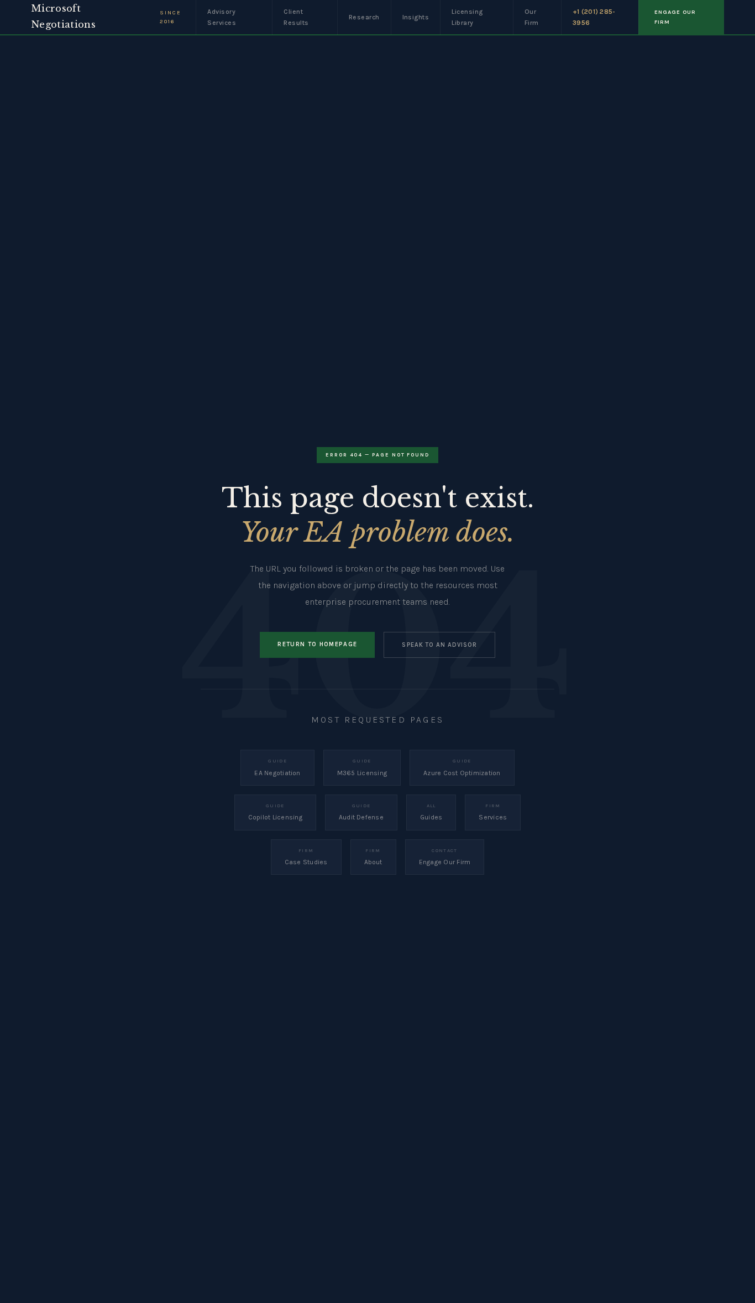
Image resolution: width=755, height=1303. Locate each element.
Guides (431, 812)
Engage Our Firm (445, 857)
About (373, 857)
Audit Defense (361, 812)
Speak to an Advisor (439, 644)
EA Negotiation (277, 767)
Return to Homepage (317, 644)
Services (493, 812)
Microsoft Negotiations (63, 16)
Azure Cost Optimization (462, 767)
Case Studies (306, 857)
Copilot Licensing (275, 812)
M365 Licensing (362, 767)
